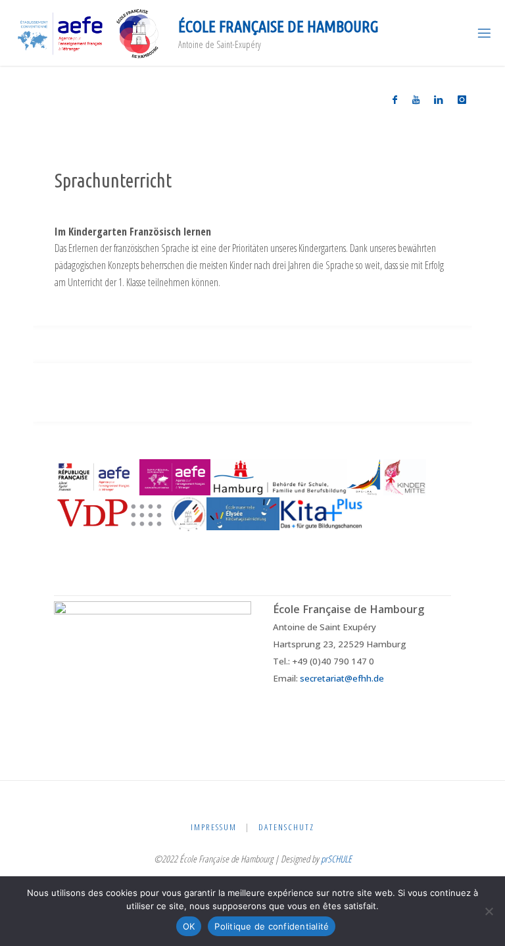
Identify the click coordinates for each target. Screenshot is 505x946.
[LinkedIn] (438, 99)
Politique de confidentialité (271, 926)
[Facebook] (395, 99)
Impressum (214, 827)
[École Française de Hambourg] (88, 33)
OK (189, 926)
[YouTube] (415, 99)
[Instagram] (462, 99)
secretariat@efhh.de (342, 678)
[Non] (488, 911)
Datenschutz (286, 827)
